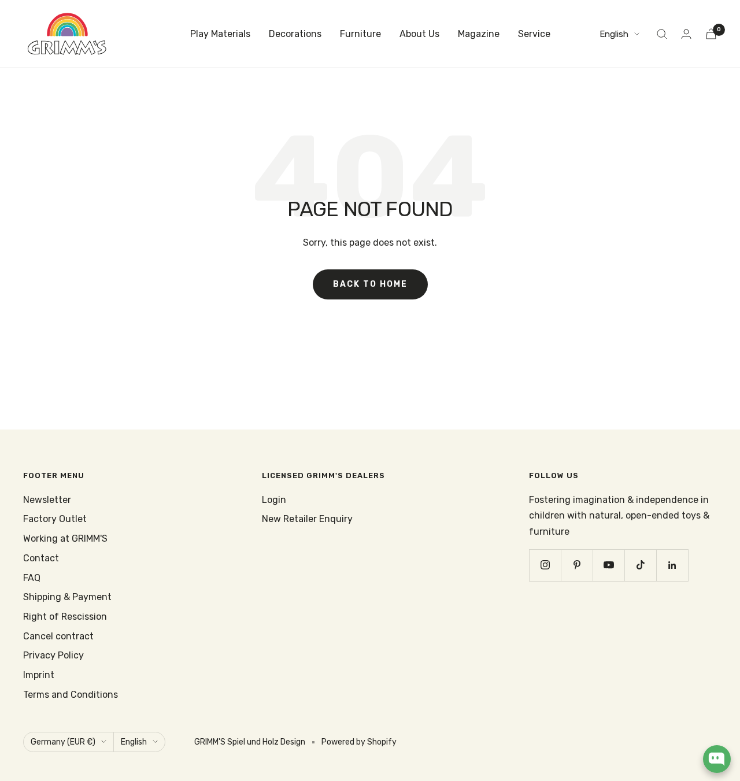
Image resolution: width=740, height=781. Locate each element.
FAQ (31, 577)
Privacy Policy (53, 655)
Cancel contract (58, 636)
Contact (41, 558)
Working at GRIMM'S (65, 538)
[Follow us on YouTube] (608, 565)
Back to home (370, 284)
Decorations (295, 33)
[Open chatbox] (717, 759)
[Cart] (711, 33)
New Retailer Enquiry (307, 518)
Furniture (360, 33)
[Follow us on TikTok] (640, 565)
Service (534, 33)
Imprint (38, 674)
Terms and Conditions (70, 694)
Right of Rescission (65, 616)
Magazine (479, 33)
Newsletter (47, 499)
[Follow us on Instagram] (545, 565)
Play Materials (220, 33)
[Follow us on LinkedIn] (672, 565)
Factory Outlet (55, 518)
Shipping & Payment (67, 596)
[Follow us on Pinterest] (577, 565)
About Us (419, 33)
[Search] (662, 34)
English (614, 34)
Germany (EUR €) (63, 742)
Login (274, 499)
